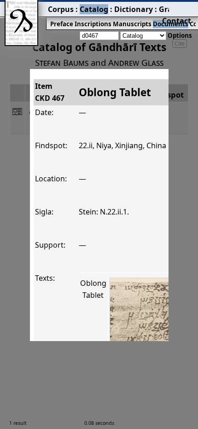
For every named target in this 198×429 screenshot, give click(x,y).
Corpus (61, 9)
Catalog (94, 9)
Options (180, 35)
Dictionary (133, 9)
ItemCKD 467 (49, 92)
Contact (176, 21)
